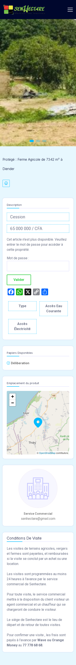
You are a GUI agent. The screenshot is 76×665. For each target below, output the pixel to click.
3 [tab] (44, 141)
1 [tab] (32, 141)
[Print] (6, 183)
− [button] (12, 403)
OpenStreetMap (47, 452)
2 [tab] (38, 141)
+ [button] (12, 396)
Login (60, 9)
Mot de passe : (18, 258)
